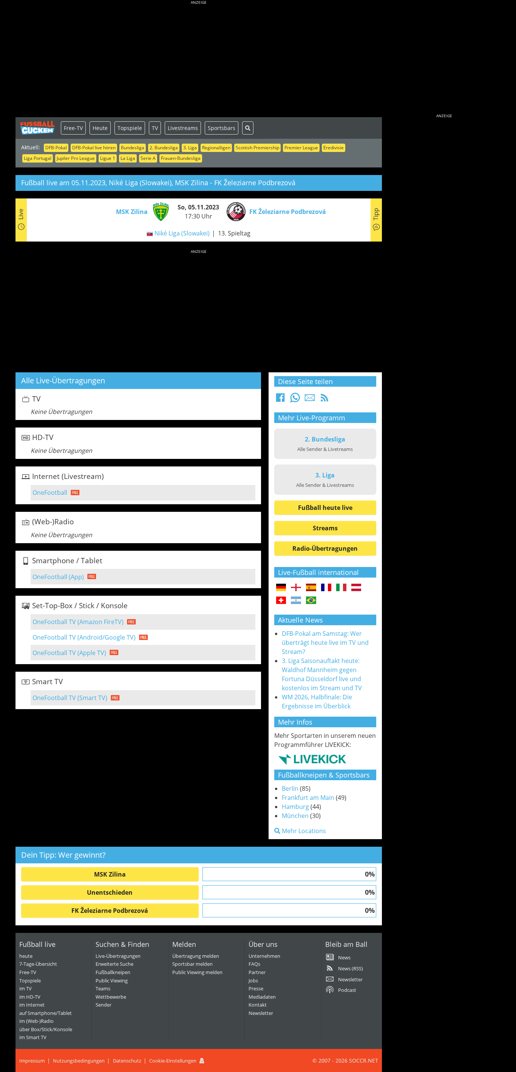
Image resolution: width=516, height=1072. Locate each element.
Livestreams (183, 128)
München (295, 816)
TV (155, 128)
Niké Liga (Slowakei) (182, 233)
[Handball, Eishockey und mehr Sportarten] (312, 759)
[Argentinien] (296, 600)
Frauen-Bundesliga (181, 158)
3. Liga (190, 147)
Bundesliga (132, 147)
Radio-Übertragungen (325, 548)
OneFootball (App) (58, 577)
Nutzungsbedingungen (79, 1060)
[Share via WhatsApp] (295, 400)
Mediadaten (262, 996)
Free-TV (73, 128)
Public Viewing (112, 980)
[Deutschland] (281, 588)
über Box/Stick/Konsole (45, 1029)
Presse (256, 988)
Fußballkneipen (113, 972)
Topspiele (129, 128)
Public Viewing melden (197, 972)
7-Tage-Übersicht (38, 963)
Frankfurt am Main (308, 797)
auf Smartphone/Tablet (45, 1013)
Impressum (32, 1060)
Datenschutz (127, 1060)
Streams (325, 528)
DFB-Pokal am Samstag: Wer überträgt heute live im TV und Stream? (325, 642)
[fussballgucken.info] (38, 128)
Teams (103, 988)
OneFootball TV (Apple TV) (69, 653)
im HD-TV (29, 996)
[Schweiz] (281, 600)
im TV (25, 988)
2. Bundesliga (164, 147)
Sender (103, 1004)
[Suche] (247, 128)
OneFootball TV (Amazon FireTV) (78, 622)
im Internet (32, 1004)
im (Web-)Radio (36, 1021)
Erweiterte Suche (114, 963)
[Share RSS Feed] (324, 400)
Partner (257, 972)
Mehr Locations (303, 831)
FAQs (254, 963)
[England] (296, 588)
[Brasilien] (311, 600)
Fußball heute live (325, 507)
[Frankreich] (326, 588)
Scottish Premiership (257, 147)
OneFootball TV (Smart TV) (69, 698)
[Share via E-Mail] (310, 400)
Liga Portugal (37, 158)
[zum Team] (159, 211)
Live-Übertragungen (118, 956)
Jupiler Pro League (76, 158)
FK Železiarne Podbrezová (109, 910)
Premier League (301, 147)
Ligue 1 (107, 158)
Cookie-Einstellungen (172, 1060)
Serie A (148, 158)
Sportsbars (221, 128)
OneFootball (49, 492)
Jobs (253, 980)
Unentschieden (110, 892)
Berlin (290, 788)
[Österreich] (356, 588)
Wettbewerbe (111, 996)
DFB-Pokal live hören (94, 147)
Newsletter (261, 1013)
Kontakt (258, 1004)
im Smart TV (32, 1037)
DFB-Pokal (56, 147)
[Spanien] (311, 588)
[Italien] (341, 588)
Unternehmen (264, 956)
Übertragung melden (195, 956)
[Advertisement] (198, 60)
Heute (100, 128)
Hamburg (295, 806)
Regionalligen (216, 147)
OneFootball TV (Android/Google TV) (84, 637)
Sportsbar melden (192, 963)
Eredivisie (333, 147)
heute (25, 956)
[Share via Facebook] (280, 400)
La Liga (128, 158)
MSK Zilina (110, 874)
